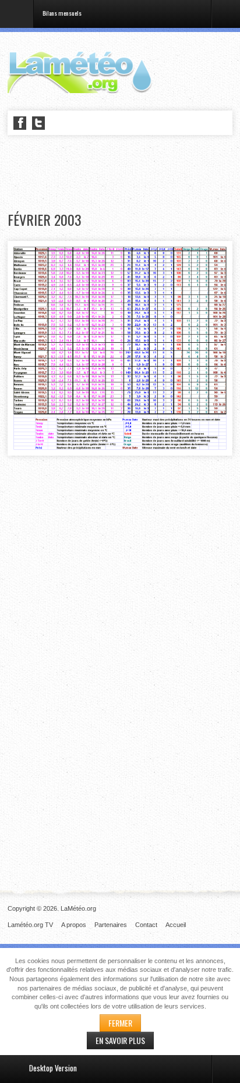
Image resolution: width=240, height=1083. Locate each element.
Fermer (120, 1023)
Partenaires (110, 924)
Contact (146, 924)
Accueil (175, 924)
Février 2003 (45, 220)
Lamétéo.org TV (30, 924)
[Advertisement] (123, 174)
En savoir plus (120, 1040)
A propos (73, 924)
